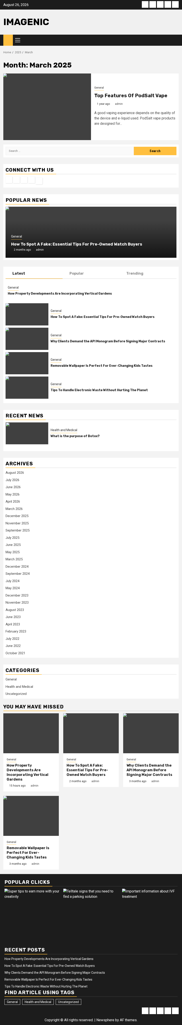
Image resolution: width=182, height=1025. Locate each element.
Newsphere (105, 1020)
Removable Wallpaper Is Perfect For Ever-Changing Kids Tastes (101, 366)
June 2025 (13, 545)
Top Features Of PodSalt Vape (130, 96)
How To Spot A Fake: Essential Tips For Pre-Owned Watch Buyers (76, 244)
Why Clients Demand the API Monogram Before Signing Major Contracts (108, 341)
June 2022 (13, 646)
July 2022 (12, 639)
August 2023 (15, 610)
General (99, 87)
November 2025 (17, 523)
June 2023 (13, 617)
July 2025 (12, 538)
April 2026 (13, 502)
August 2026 (15, 473)
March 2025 (14, 559)
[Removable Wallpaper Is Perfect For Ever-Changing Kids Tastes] (27, 363)
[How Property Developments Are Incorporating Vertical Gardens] (31, 733)
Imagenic (26, 22)
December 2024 (17, 567)
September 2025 (18, 530)
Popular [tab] (76, 273)
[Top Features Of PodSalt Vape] (47, 106)
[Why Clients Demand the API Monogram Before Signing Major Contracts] (27, 339)
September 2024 (18, 574)
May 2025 (13, 552)
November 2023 (17, 603)
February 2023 (16, 631)
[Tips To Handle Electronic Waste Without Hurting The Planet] (27, 388)
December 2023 (17, 595)
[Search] (175, 40)
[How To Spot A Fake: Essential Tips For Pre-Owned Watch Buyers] (27, 314)
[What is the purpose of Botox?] (27, 433)
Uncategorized (16, 694)
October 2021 (15, 653)
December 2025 (17, 516)
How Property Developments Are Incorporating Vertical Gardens (60, 293)
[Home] (8, 40)
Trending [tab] (134, 273)
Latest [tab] (18, 273)
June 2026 (13, 487)
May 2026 (13, 494)
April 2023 (13, 624)
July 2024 (12, 581)
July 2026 (12, 480)
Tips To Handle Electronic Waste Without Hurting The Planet (99, 390)
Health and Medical (64, 430)
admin (119, 103)
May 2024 (13, 588)
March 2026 (14, 509)
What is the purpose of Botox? (75, 436)
